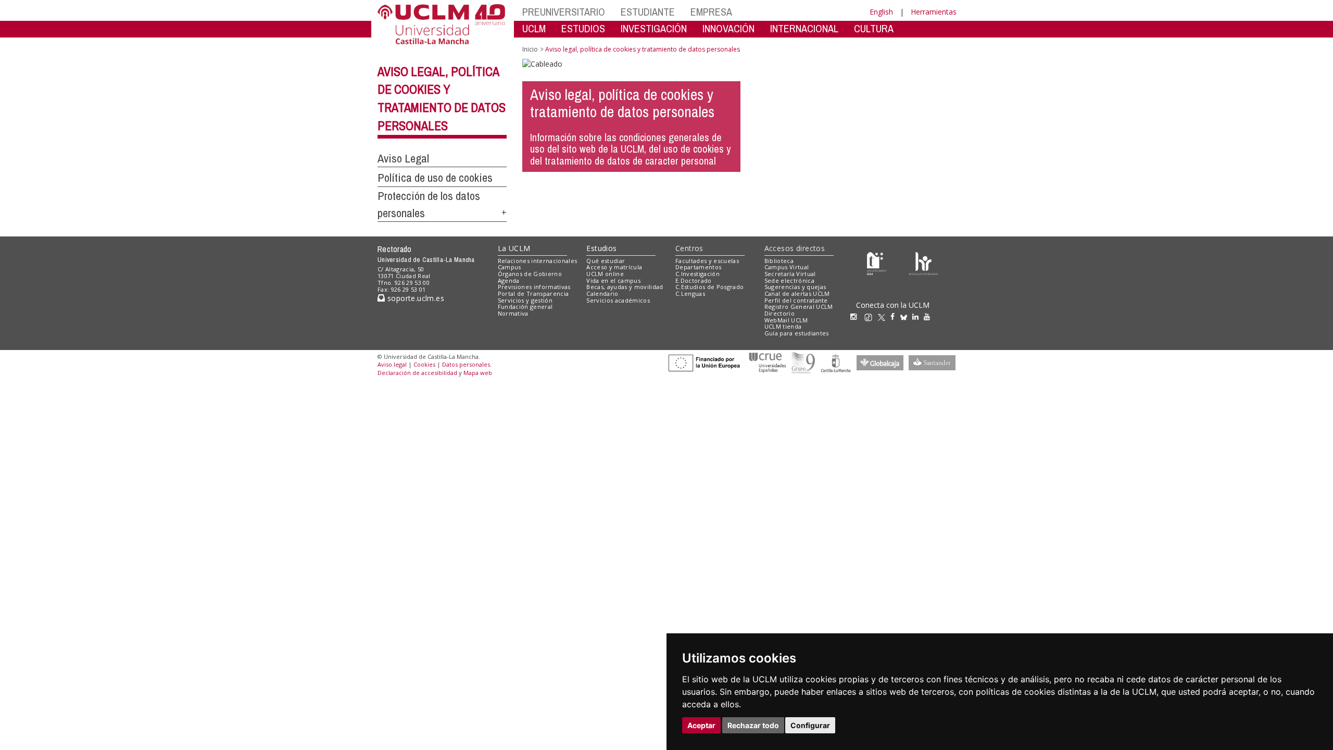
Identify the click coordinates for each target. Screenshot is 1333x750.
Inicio (530, 49)
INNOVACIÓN (728, 28)
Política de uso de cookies (435, 177)
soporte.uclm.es (414, 298)
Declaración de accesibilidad (417, 373)
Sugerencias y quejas (795, 287)
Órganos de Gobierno (530, 274)
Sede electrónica (789, 280)
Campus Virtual (786, 267)
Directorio (779, 313)
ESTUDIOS (583, 28)
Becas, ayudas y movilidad (624, 287)
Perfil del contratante (796, 300)
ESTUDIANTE (648, 12)
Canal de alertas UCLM (797, 293)
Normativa (513, 313)
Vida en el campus (613, 280)
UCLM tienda (783, 326)
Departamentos (698, 267)
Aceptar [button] (701, 725)
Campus (509, 267)
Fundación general (525, 306)
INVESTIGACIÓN (654, 28)
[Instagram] (856, 316)
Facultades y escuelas (707, 261)
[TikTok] (871, 316)
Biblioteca (779, 261)
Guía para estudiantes (796, 333)
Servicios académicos (618, 300)
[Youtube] (929, 316)
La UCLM (514, 248)
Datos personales (466, 364)
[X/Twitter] (884, 316)
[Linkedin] (915, 316)
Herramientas (934, 12)
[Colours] (923, 263)
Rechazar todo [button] (753, 725)
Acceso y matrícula (614, 267)
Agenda (509, 280)
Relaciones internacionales (537, 261)
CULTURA (874, 28)
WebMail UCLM (786, 320)
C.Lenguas (690, 293)
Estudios (601, 248)
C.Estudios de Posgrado (709, 287)
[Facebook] (895, 316)
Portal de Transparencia (533, 293)
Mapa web (477, 373)
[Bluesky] (906, 316)
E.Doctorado (693, 280)
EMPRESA (711, 12)
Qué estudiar (605, 261)
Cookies (424, 364)
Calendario (602, 293)
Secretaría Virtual (790, 274)
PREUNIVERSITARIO (563, 12)
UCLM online (605, 274)
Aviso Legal (403, 158)
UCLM (534, 28)
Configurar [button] (810, 725)
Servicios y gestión (525, 300)
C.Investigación (697, 274)
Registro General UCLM (798, 306)
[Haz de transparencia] (876, 263)
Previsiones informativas (534, 287)
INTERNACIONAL (804, 28)
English (881, 12)
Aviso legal (392, 364)
